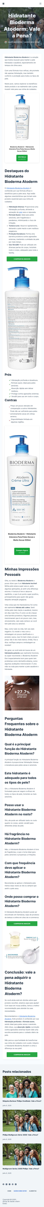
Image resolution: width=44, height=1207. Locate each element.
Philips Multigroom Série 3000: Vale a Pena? (20, 1135)
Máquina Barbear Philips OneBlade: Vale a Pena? (22, 1101)
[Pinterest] (12, 1184)
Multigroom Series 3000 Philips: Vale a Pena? (21, 1169)
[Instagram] (9, 1184)
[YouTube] (15, 1184)
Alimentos (32, 1191)
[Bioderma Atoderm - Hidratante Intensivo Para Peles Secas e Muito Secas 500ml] (22, 117)
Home (9, 1191)
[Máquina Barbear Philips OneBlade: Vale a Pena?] (22, 1087)
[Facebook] (3, 1184)
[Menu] (40, 4)
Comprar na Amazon (22, 259)
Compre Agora (22, 551)
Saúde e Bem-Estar (31, 42)
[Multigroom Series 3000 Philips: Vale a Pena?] (22, 1154)
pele (20, 212)
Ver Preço (22, 158)
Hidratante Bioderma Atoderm (18, 188)
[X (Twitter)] (6, 1184)
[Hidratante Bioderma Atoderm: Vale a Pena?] (22, 318)
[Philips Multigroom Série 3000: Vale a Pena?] (22, 1121)
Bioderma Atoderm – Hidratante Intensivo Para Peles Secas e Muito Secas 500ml (22, 149)
